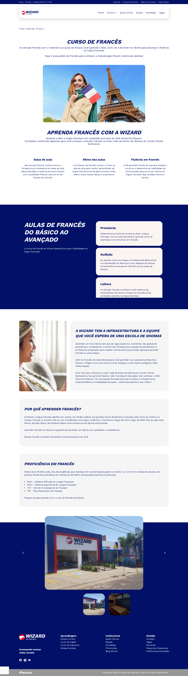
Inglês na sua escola (148, 2)
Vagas (162, 12)
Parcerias (116, 2)
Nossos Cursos (67, 639)
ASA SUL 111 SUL (35, 29)
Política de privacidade (157, 651)
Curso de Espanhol (69, 645)
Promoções (111, 648)
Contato (150, 639)
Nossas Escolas (68, 648)
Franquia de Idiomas (130, 2)
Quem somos (126, 12)
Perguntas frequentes (157, 648)
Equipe (139, 12)
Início (22, 29)
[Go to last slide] (23, 553)
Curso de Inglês (68, 642)
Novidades (151, 12)
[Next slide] (165, 553)
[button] (94, 604)
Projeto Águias (163, 2)
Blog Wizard (112, 651)
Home (101, 12)
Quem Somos (112, 639)
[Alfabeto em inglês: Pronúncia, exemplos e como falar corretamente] (29, 12)
